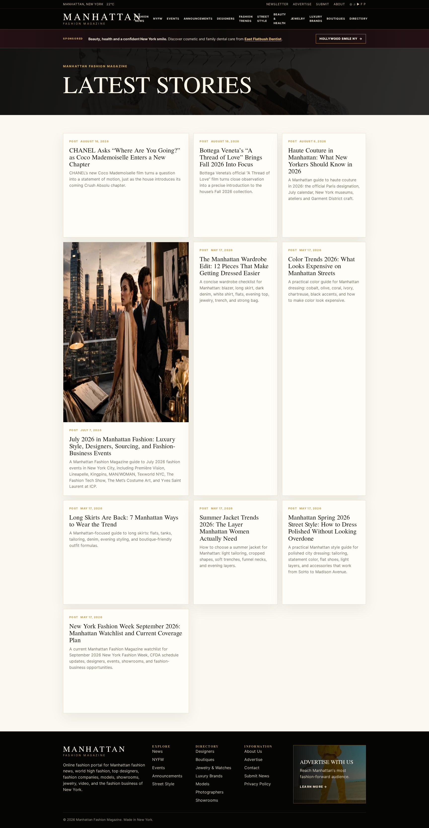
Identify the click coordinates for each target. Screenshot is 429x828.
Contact (251, 767)
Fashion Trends (246, 19)
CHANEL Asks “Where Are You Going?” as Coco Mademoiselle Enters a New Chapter (124, 157)
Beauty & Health (280, 19)
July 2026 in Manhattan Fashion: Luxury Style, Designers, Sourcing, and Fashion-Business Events (122, 446)
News (157, 751)
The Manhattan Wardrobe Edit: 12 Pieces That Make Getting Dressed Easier (234, 266)
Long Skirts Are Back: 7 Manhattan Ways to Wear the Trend (123, 520)
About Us (253, 751)
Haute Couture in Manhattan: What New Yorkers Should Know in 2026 (320, 160)
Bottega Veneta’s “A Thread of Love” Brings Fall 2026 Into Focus (231, 157)
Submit (322, 4)
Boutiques (336, 18)
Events (173, 18)
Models (202, 783)
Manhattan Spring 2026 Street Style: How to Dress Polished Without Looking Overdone (322, 527)
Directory (359, 18)
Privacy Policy (257, 783)
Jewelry (298, 18)
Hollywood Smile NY (341, 38)
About (339, 4)
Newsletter (277, 4)
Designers (226, 18)
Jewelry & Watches (213, 767)
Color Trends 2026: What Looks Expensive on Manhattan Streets (321, 266)
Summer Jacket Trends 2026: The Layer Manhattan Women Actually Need (229, 527)
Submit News (256, 775)
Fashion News (142, 19)
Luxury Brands (316, 19)
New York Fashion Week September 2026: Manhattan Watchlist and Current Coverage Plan (125, 633)
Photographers (209, 792)
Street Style (263, 19)
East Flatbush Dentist (263, 39)
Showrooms (207, 800)
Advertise (302, 4)
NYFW (157, 18)
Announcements (198, 18)
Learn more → (313, 787)
